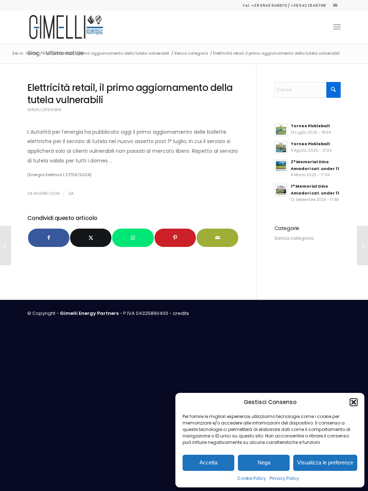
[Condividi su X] (90, 238)
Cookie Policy (251, 478)
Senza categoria (44, 110)
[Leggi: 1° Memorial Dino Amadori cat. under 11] (281, 190)
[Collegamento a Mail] (335, 5)
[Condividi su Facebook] (48, 238)
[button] (353, 402)
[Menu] (337, 27)
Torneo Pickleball (310, 126)
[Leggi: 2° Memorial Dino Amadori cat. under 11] (281, 165)
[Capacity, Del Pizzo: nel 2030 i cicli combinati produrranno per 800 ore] (5, 245)
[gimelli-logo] (66, 27)
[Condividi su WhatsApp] (132, 238)
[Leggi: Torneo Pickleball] (281, 129)
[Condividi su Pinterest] (175, 238)
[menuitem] (337, 27)
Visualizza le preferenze (325, 462)
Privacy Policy (284, 478)
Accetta (208, 462)
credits (181, 313)
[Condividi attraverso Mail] (217, 238)
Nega (264, 462)
